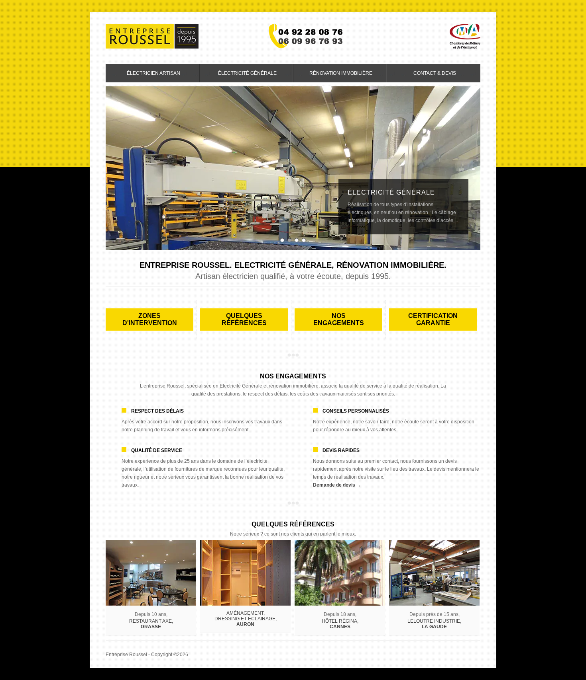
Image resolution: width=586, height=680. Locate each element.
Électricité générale (238, 75)
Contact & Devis (434, 73)
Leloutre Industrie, (434, 623)
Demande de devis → (337, 485)
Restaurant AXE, (151, 623)
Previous (112, 168)
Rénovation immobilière (332, 75)
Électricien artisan (143, 75)
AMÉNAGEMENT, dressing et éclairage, (245, 618)
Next (474, 168)
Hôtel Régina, (340, 623)
